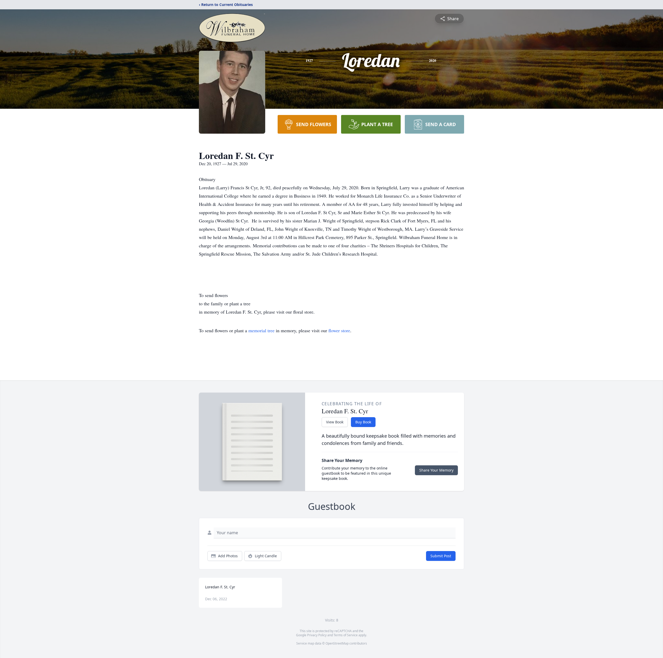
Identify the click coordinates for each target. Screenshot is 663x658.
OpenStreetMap (337, 643)
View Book (334, 422)
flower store (339, 330)
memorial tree (261, 330)
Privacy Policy (317, 635)
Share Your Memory (436, 470)
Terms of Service (346, 635)
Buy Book (363, 422)
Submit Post (440, 555)
